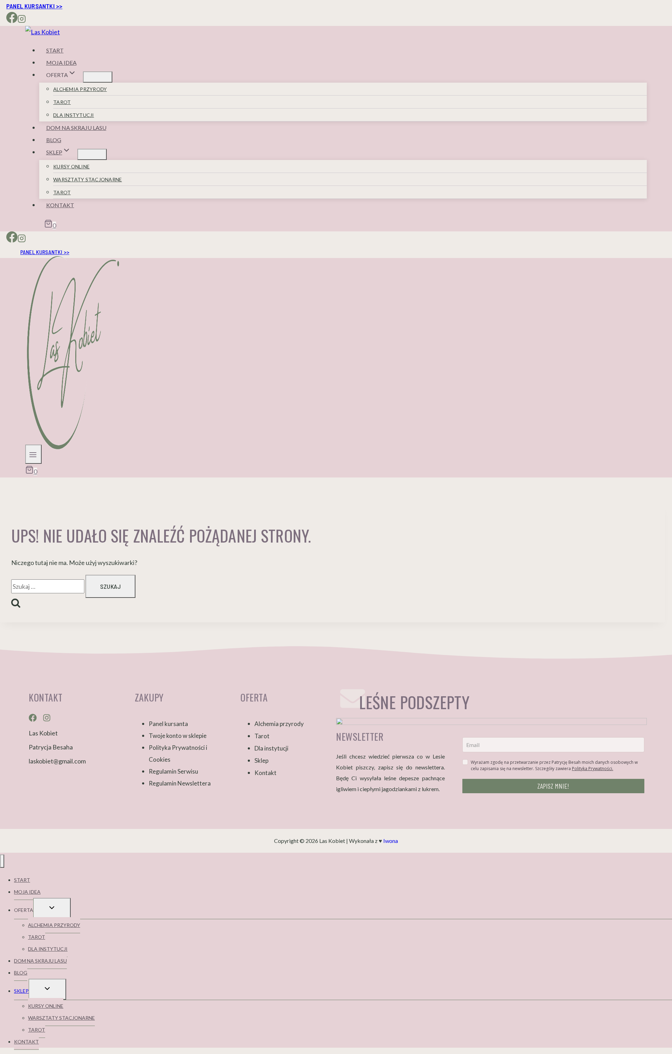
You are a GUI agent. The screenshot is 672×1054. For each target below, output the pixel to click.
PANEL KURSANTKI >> (34, 6)
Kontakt (60, 205)
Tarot (62, 102)
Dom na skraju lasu (76, 127)
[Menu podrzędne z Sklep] (92, 154)
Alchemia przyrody (80, 89)
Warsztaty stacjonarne (87, 179)
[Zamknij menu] (2, 861)
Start (55, 50)
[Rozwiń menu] (33, 454)
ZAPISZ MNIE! (553, 786)
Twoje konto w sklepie (177, 735)
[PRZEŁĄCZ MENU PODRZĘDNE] (52, 908)
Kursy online (71, 166)
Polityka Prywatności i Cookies (178, 753)
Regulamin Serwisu (173, 771)
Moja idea (61, 62)
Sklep (261, 760)
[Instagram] (22, 20)
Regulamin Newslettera (180, 783)
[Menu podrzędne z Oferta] (97, 77)
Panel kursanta (168, 723)
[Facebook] (12, 20)
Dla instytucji (73, 115)
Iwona (390, 840)
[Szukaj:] (48, 586)
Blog (53, 140)
